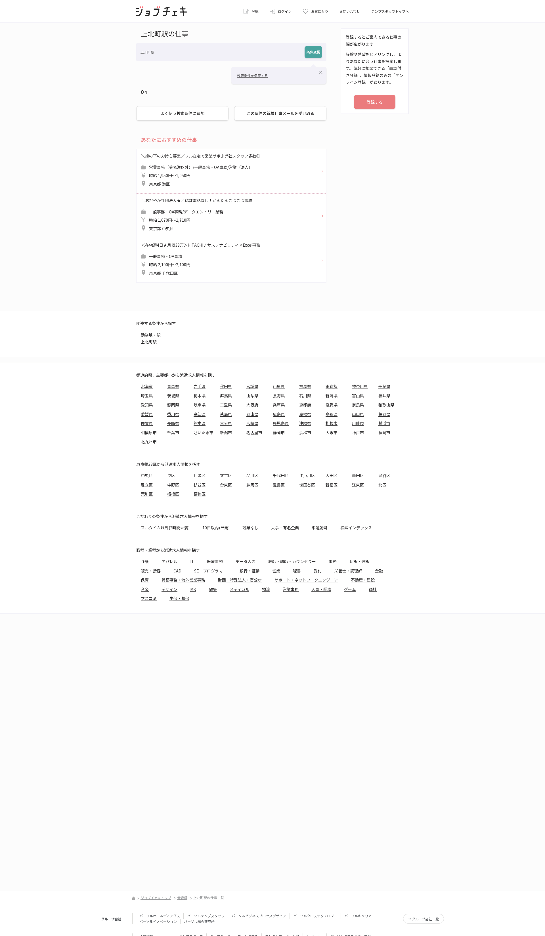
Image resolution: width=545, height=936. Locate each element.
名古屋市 (254, 432)
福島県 (305, 386)
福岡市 (384, 432)
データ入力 (245, 561)
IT (192, 561)
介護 (145, 561)
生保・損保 (179, 598)
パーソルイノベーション (158, 921)
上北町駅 (149, 342)
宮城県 (252, 386)
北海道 (147, 386)
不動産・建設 (363, 580)
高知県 (200, 414)
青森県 (173, 386)
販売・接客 (151, 571)
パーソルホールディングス (159, 915)
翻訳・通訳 (359, 561)
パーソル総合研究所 (199, 921)
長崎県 (173, 423)
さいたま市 (203, 432)
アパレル (169, 561)
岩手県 (200, 386)
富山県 (358, 395)
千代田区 (281, 475)
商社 (373, 589)
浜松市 (305, 432)
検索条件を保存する (252, 75)
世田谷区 (307, 485)
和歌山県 (386, 405)
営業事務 (291, 589)
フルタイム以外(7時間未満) (165, 527)
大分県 (226, 423)
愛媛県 (147, 414)
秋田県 (226, 386)
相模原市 (149, 432)
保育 (145, 580)
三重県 (226, 405)
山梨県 (252, 395)
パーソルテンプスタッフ (206, 915)
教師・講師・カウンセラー (292, 561)
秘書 (297, 571)
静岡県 (173, 405)
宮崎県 (252, 423)
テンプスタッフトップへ (390, 11)
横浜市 (384, 423)
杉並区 (200, 485)
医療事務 (215, 561)
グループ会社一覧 (425, 918)
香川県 (173, 414)
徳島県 (226, 414)
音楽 (145, 589)
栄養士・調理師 (348, 571)
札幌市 (332, 423)
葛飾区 (200, 494)
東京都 (332, 386)
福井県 (384, 395)
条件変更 (313, 51)
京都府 (305, 405)
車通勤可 (320, 527)
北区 (382, 485)
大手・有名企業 (285, 527)
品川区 (252, 475)
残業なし (250, 527)
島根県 (305, 414)
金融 (379, 571)
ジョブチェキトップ (156, 897)
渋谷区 (384, 475)
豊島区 (279, 485)
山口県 (358, 414)
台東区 (226, 485)
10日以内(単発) (216, 527)
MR (193, 589)
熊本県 (200, 423)
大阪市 (332, 432)
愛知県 (147, 405)
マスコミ (149, 598)
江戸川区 (307, 475)
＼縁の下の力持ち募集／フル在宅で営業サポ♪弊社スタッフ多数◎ (200, 170)
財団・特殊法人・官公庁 (240, 580)
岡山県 (252, 414)
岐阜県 (200, 405)
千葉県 (384, 386)
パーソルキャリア (358, 915)
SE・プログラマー (210, 571)
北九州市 (149, 441)
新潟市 (226, 432)
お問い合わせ (349, 11)
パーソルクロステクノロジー (315, 915)
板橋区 (173, 494)
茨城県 (173, 395)
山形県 (279, 386)
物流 (266, 589)
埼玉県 (147, 395)
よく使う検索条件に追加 (182, 113)
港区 (171, 475)
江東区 (358, 485)
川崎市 (358, 423)
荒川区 (147, 494)
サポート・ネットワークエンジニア (306, 580)
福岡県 (384, 414)
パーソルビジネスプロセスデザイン (259, 915)
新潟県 (332, 395)
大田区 (332, 475)
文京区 (226, 475)
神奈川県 (360, 386)
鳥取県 (332, 414)
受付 (318, 571)
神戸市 (358, 432)
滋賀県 (332, 405)
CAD (177, 571)
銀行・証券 (249, 571)
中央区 (147, 475)
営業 (276, 571)
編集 (213, 589)
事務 (333, 561)
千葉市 (173, 432)
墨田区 (358, 475)
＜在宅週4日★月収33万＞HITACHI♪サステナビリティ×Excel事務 (200, 259)
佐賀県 (147, 423)
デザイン (169, 589)
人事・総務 (321, 589)
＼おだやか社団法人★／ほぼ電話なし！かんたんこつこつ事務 (196, 214)
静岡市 (279, 432)
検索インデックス (356, 527)
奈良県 (358, 405)
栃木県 (200, 395)
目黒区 (200, 475)
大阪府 (252, 405)
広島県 (279, 414)
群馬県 (226, 395)
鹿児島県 (281, 423)
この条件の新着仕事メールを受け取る (280, 113)
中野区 (173, 485)
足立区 (147, 485)
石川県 (305, 395)
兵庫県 (279, 405)
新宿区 (332, 485)
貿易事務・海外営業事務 (183, 580)
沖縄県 (305, 423)
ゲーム (350, 589)
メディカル (239, 589)
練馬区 (252, 485)
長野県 (279, 395)
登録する (375, 102)
